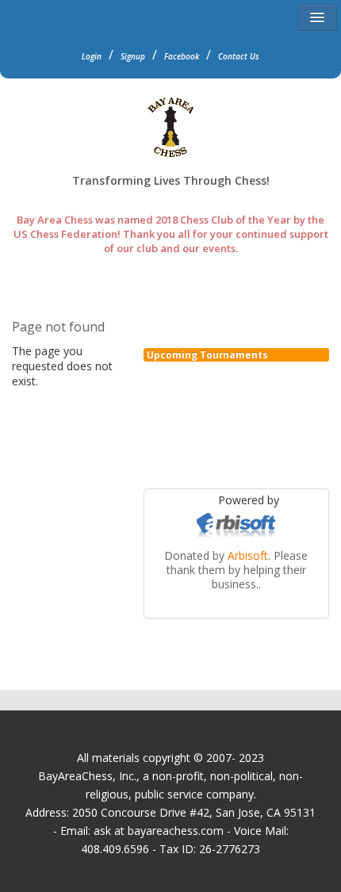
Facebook (181, 56)
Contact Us (238, 56)
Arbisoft (248, 555)
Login (92, 56)
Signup (133, 56)
